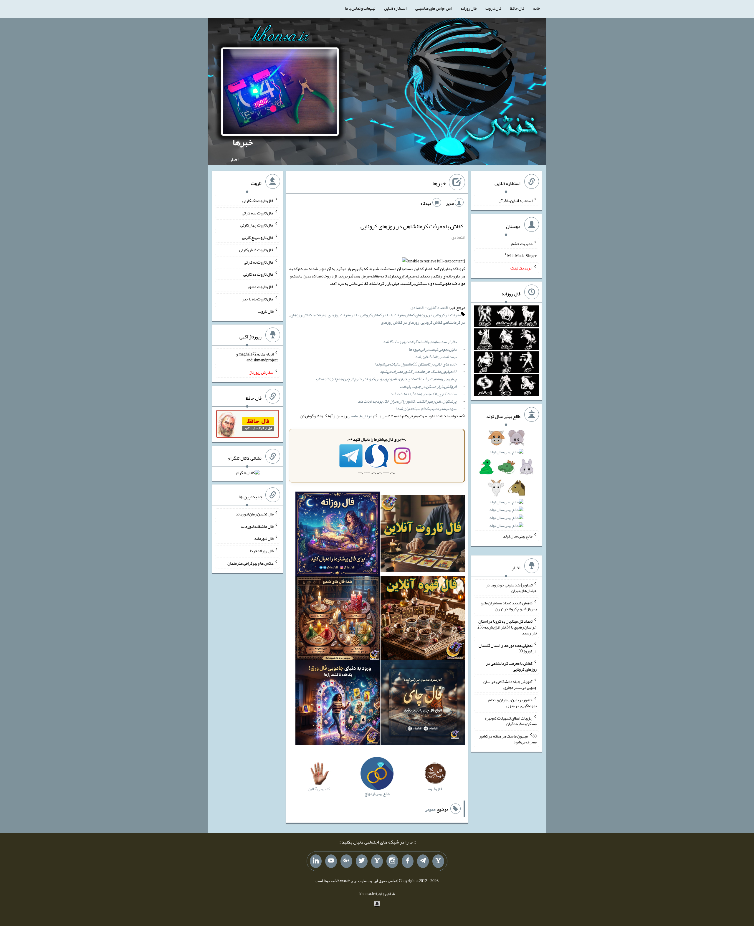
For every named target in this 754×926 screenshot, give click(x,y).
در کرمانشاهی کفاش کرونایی (443, 322)
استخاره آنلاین (395, 8)
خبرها (243, 142)
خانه (536, 8)
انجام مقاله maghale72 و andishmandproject (257, 357)
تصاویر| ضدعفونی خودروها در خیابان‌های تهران (511, 588)
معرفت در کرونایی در (444, 315)
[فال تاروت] (423, 535)
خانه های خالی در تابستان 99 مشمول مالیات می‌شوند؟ (415, 364)
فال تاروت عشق (261, 286)
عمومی (430, 809)
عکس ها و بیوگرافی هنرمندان (250, 563)
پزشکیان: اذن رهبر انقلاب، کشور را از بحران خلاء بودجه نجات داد (407, 401)
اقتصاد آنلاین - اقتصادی (429, 307)
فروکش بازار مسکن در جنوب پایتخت (428, 386)
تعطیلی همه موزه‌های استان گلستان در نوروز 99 (508, 648)
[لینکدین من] (316, 861)
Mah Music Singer (522, 256)
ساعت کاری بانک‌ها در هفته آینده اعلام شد (423, 394)
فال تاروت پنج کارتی (258, 237)
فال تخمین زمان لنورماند (255, 514)
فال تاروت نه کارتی (259, 262)
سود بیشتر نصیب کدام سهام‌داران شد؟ (426, 408)
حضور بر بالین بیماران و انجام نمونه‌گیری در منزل (512, 703)
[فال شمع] (337, 619)
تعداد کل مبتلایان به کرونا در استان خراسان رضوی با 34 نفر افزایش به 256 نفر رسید (507, 627)
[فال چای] (423, 704)
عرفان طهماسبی (360, 416)
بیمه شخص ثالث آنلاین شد (436, 357)
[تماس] (377, 861)
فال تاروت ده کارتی (258, 274)
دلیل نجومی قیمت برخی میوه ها (433, 349)
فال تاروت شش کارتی (256, 250)
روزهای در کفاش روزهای (400, 322)
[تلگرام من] (423, 861)
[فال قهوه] (423, 619)
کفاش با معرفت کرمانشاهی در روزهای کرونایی (412, 226)
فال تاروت (493, 8)
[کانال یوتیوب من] (331, 861)
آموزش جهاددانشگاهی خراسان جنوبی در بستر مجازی (510, 684)
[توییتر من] (362, 861)
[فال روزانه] (337, 535)
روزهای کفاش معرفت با (409, 315)
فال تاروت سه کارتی (258, 213)
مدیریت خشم (522, 243)
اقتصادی (458, 237)
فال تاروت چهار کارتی (257, 225)
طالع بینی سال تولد (518, 536)
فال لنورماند (264, 538)
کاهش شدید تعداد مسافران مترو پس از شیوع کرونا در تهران (509, 606)
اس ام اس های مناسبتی (433, 8)
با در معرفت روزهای (343, 315)
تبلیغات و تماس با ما (360, 8)
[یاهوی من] (438, 861)
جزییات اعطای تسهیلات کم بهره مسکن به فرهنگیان (511, 721)
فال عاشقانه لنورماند (257, 526)
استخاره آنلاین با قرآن (516, 200)
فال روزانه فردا (262, 551)
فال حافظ (517, 8)
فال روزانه (468, 8)
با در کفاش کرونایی (374, 315)
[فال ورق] (337, 704)
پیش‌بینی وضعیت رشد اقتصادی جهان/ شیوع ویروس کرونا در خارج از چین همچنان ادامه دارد (386, 379)
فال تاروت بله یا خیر (258, 299)
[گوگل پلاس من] (346, 861)
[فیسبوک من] (408, 861)
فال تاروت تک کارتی (258, 200)
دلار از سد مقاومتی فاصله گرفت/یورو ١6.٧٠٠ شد (420, 342)
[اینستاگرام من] (392, 861)
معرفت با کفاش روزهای (308, 315)
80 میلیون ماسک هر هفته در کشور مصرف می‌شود (418, 371)
